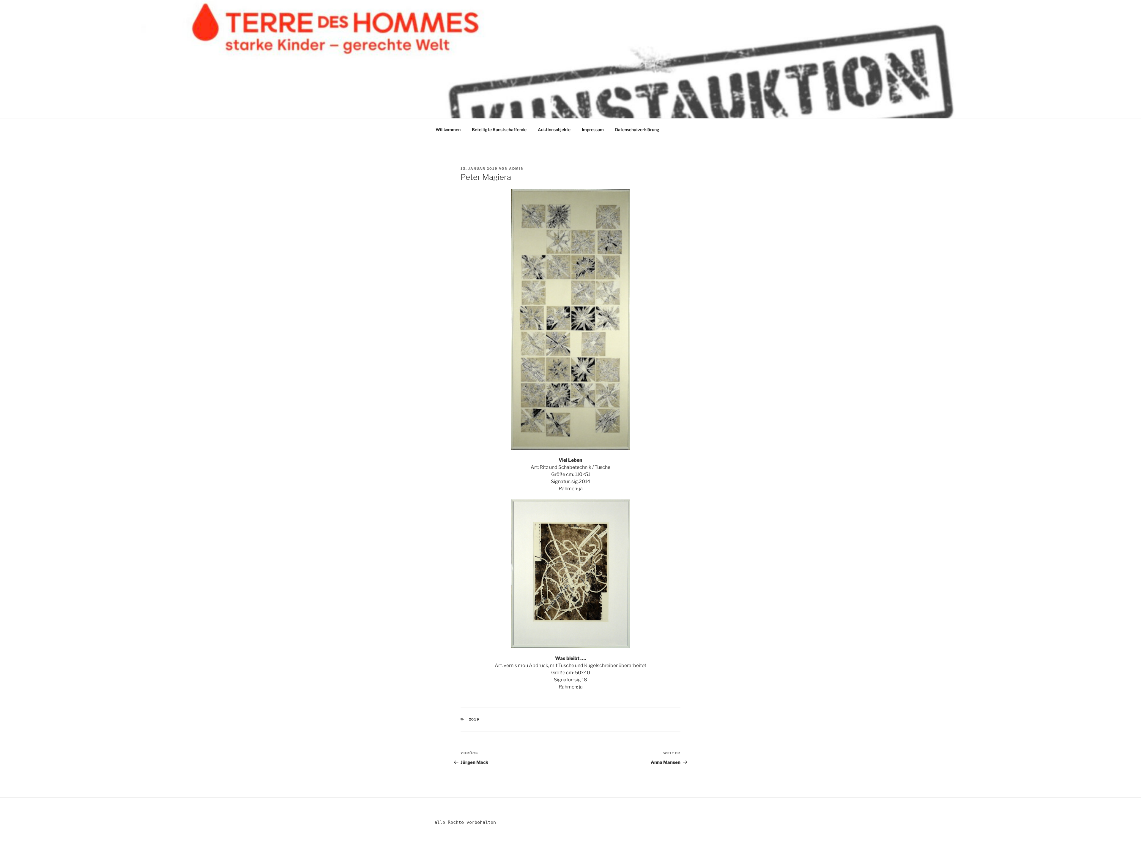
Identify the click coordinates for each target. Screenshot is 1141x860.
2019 (474, 719)
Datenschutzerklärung (637, 129)
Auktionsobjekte (554, 129)
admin (516, 168)
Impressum (593, 129)
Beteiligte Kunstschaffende (499, 129)
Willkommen (448, 129)
